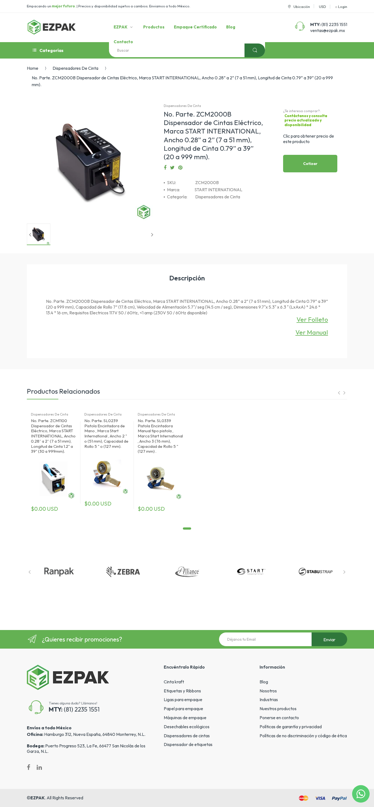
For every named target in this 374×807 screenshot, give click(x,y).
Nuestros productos (278, 708)
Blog (264, 681)
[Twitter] (172, 168)
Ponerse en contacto (279, 717)
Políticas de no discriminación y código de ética (303, 735)
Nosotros (268, 690)
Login (342, 6)
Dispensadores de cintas (187, 735)
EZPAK (37, 797)
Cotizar (310, 163)
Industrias (269, 699)
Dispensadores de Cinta (75, 68)
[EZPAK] (52, 27)
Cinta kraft (174, 681)
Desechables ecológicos (186, 726)
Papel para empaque (183, 708)
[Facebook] (165, 168)
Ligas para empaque (183, 699)
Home (32, 68)
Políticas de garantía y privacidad (291, 726)
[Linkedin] (39, 767)
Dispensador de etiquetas (188, 744)
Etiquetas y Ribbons (182, 690)
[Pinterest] (180, 168)
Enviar (329, 639)
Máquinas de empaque (185, 717)
